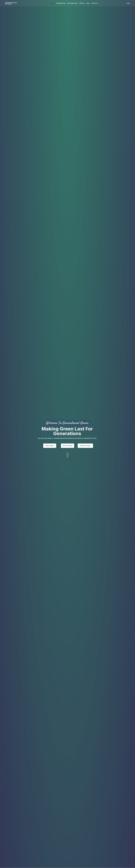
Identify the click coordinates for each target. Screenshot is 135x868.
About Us (82, 3)
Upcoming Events (72, 3)
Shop (87, 3)
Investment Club (60, 3)
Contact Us (94, 3)
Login (128, 3)
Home (52, 3)
